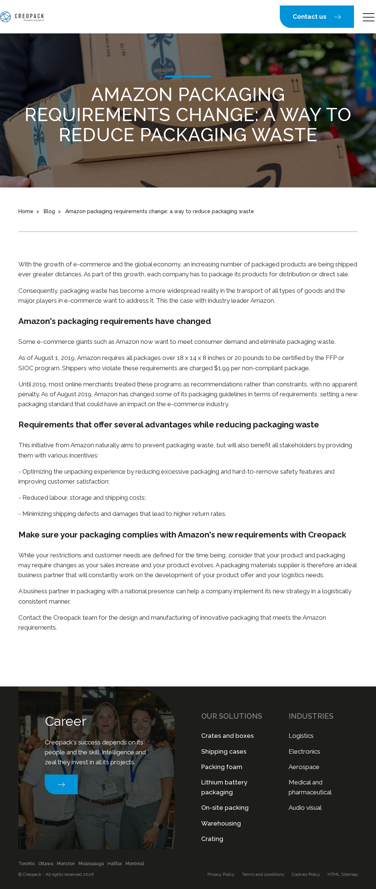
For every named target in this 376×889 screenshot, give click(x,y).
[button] (317, 17)
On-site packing (225, 807)
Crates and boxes (227, 735)
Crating (212, 838)
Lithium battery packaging (224, 787)
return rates (208, 513)
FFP (331, 357)
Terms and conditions (263, 874)
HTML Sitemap (343, 874)
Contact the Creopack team (57, 617)
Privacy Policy (221, 874)
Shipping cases (223, 751)
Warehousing (221, 823)
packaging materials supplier (260, 565)
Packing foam (221, 766)
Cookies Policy (306, 874)
